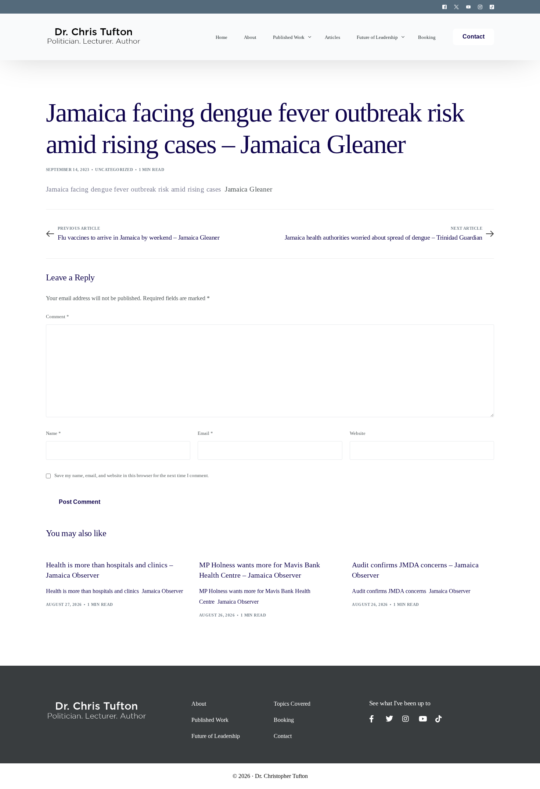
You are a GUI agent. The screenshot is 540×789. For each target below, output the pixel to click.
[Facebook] (444, 6)
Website (358, 433)
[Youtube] (468, 6)
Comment (57, 316)
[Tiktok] (490, 6)
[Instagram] (480, 6)
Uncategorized (114, 169)
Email (205, 433)
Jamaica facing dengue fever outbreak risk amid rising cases (133, 189)
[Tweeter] (456, 6)
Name (53, 433)
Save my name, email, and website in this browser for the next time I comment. (131, 475)
